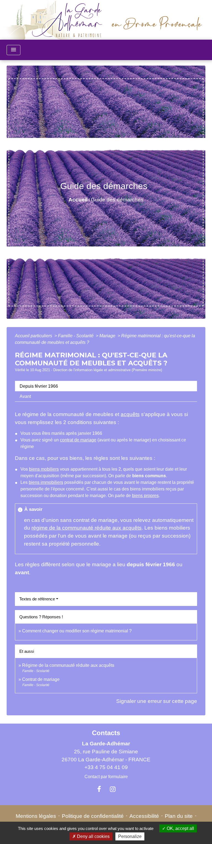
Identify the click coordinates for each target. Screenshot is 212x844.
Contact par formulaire (106, 776)
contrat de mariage (78, 440)
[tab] (106, 386)
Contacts (106, 733)
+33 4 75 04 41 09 (106, 767)
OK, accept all (180, 828)
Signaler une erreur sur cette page (156, 701)
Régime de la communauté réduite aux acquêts (68, 665)
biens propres (145, 495)
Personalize (130, 836)
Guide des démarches (117, 200)
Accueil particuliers (34, 335)
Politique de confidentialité (93, 816)
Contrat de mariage (41, 679)
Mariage (107, 335)
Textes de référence (37, 599)
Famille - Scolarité (76, 335)
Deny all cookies (93, 836)
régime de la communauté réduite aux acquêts (86, 528)
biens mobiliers (44, 469)
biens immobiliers (46, 482)
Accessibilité (144, 816)
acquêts (130, 414)
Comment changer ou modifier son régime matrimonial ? (77, 631)
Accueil (78, 200)
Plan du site (179, 816)
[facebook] (99, 789)
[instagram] (112, 789)
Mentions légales (36, 816)
